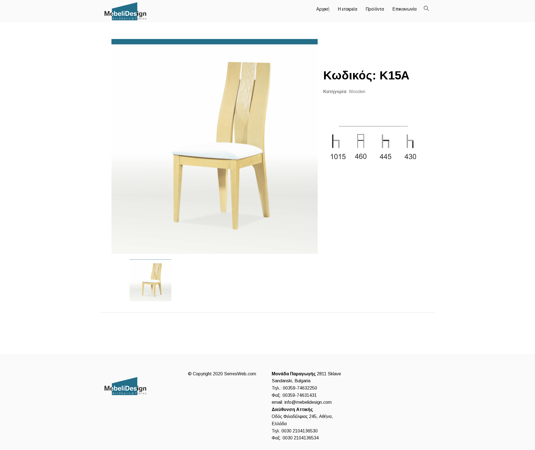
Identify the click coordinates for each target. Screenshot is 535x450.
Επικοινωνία (404, 9)
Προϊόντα (375, 9)
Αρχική (322, 9)
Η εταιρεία (347, 9)
